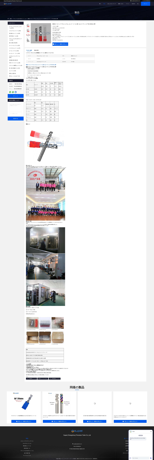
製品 (104, 3)
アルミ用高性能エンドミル (55, 378)
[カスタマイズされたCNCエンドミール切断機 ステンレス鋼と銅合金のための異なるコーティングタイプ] (94, 403)
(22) (12, 70)
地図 (127, 450)
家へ (100, 3)
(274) (15, 27)
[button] (9, 406)
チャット (145, 3)
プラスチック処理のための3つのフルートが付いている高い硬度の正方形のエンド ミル (23, 416)
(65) (14, 33)
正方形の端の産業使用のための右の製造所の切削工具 (59, 415)
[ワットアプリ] (13, 92)
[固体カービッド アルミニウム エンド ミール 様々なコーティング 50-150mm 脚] (41, 33)
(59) (13, 42)
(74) (15, 39)
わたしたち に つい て (112, 3)
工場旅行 (127, 443)
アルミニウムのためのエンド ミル (19, 18)
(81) (14, 50)
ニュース (127, 448)
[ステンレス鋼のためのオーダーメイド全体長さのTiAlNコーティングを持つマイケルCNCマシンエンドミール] (130, 403)
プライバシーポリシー (127, 453)
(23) (13, 60)
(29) (14, 62)
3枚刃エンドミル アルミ (42, 378)
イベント (127, 3)
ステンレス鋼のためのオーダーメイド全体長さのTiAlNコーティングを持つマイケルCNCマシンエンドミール (130, 416)
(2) (12, 73)
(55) (15, 30)
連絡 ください (121, 3)
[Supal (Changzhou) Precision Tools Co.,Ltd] (7, 3)
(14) (14, 68)
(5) (15, 65)
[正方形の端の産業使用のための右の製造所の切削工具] (59, 403)
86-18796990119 (146, 0)
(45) (14, 53)
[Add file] (130, 458)
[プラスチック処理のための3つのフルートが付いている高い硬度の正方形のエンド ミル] (23, 403)
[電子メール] (15, 92)
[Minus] (151, 431)
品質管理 (127, 445)
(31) (14, 45)
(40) (13, 36)
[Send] (151, 458)
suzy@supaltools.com (136, 0)
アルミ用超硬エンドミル (31, 378)
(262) (14, 57)
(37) (14, 48)
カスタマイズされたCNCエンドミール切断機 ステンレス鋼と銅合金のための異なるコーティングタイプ (94, 416)
